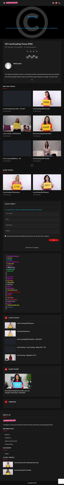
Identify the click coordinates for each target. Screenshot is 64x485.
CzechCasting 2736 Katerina (11, 192)
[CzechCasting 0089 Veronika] (47, 99)
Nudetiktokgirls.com (12, 261)
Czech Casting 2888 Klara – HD (12, 158)
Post (54, 240)
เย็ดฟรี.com (10, 271)
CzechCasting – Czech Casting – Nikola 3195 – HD (31, 347)
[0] (27, 57)
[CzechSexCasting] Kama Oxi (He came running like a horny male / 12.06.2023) (17, 391)
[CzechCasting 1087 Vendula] (47, 148)
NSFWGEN (10, 276)
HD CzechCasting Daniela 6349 (42, 133)
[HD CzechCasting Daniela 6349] (47, 123)
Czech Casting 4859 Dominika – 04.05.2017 (29, 339)
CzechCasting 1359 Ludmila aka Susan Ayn (26, 462)
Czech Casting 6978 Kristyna (25, 323)
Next (58, 187)
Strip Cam (10, 284)
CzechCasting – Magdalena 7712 (26, 355)
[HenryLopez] (8, 65)
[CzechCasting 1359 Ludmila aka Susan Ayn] (8, 464)
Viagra (9, 286)
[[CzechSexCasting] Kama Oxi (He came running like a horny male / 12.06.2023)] (18, 381)
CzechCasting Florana (23, 331)
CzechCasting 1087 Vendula (41, 158)
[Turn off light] (27, 51)
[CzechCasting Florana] (10, 333)
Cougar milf (10, 263)
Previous (5, 187)
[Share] (36, 57)
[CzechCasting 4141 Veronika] (8, 472)
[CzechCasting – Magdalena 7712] (10, 357)
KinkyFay (10, 278)
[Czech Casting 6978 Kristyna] (10, 325)
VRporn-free (11, 267)
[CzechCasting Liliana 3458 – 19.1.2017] (17, 99)
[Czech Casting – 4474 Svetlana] (17, 123)
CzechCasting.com (31, 47)
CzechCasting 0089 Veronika (41, 108)
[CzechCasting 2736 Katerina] (17, 182)
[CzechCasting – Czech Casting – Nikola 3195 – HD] (10, 349)
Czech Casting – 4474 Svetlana (12, 133)
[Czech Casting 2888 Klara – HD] (17, 148)
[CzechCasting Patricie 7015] (37, 51)
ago (10, 47)
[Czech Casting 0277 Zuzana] (33, 51)
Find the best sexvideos (13, 292)
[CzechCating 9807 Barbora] (47, 182)
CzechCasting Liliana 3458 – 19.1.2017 (14, 108)
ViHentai (9, 259)
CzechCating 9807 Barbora (41, 192)
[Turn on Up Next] (30, 51)
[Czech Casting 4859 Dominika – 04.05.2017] (10, 341)
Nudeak (9, 303)
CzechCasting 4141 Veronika (22, 470)
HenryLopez (17, 63)
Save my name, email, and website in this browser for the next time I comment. (28, 236)
